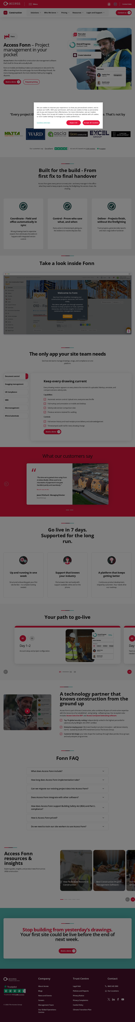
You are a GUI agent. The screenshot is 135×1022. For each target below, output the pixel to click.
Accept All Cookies (91, 123)
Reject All (73, 123)
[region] (68, 115)
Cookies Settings (43, 123)
